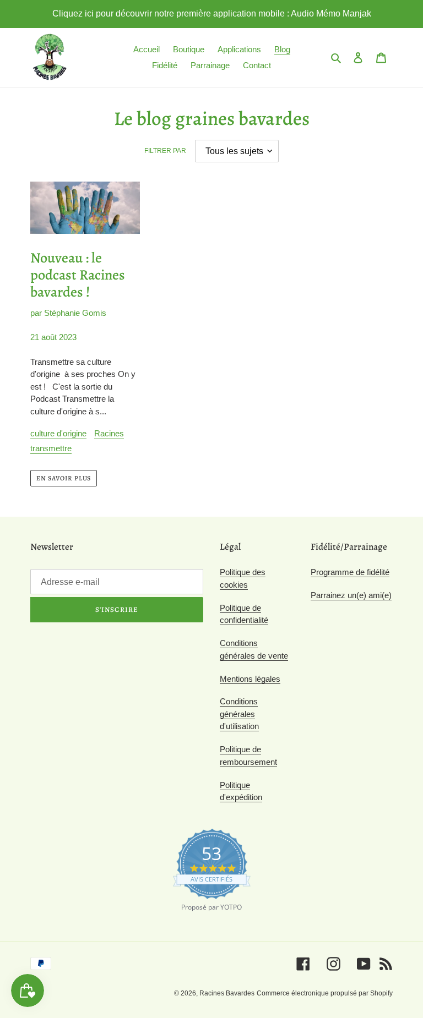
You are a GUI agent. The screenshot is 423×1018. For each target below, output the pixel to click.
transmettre (51, 448)
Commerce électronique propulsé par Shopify (325, 993)
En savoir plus (63, 478)
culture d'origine (58, 433)
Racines (109, 433)
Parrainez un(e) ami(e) (351, 595)
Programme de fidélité (350, 572)
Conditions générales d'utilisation (239, 714)
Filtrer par (165, 151)
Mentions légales (250, 678)
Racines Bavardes (226, 993)
